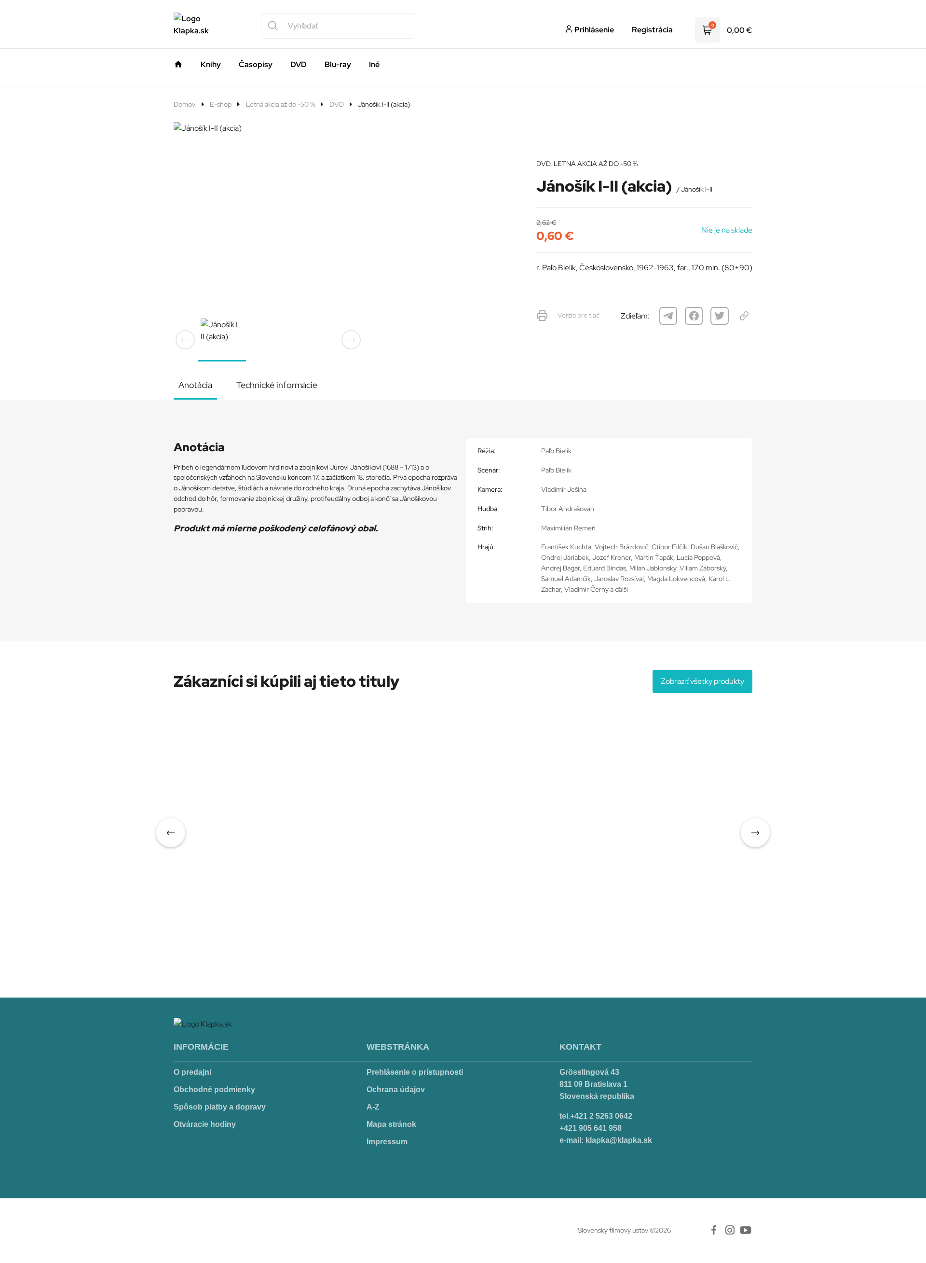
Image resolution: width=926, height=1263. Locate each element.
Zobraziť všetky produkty (702, 681)
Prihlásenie (593, 30)
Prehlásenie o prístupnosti (415, 1072)
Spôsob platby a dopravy (220, 1107)
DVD (336, 104)
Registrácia (652, 30)
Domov (184, 104)
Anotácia (195, 384)
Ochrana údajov (396, 1089)
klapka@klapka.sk (619, 1140)
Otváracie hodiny (205, 1124)
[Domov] (178, 63)
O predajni (192, 1072)
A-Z (373, 1107)
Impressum (387, 1142)
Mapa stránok (391, 1124)
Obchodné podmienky (214, 1089)
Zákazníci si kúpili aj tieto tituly (286, 681)
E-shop (221, 104)
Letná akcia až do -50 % (280, 104)
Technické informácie (276, 384)
